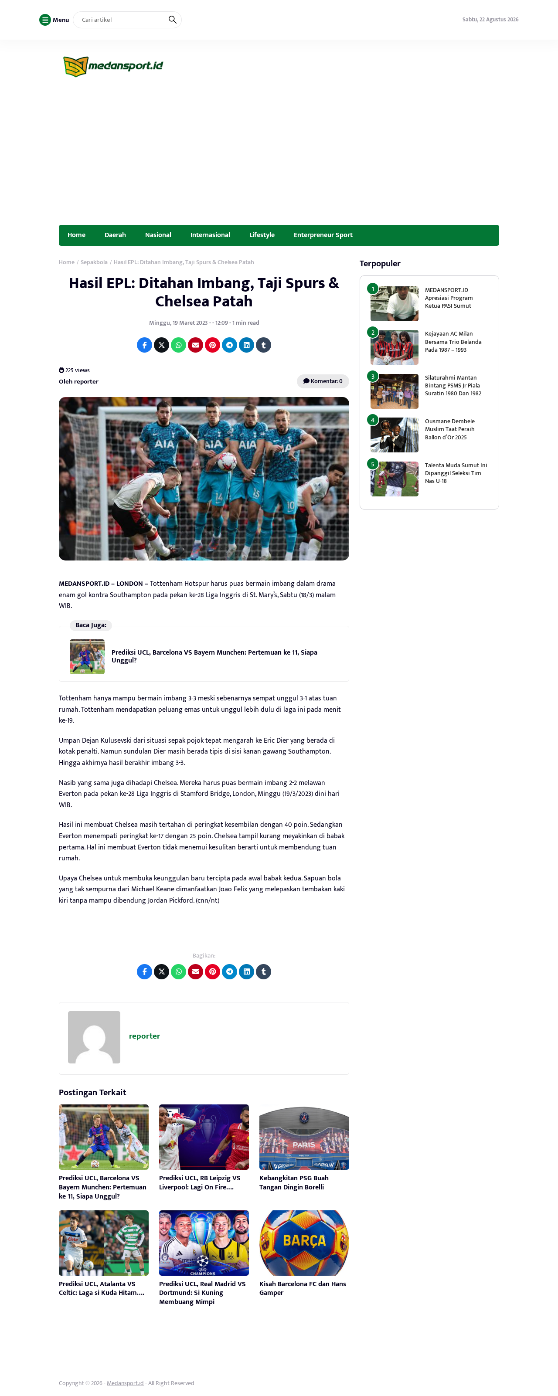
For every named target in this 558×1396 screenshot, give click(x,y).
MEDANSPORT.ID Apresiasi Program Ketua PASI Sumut (449, 298)
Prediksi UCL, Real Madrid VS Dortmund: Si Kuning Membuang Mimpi (202, 1293)
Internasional (210, 235)
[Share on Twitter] (161, 345)
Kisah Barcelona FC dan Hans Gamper (302, 1288)
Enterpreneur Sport (323, 235)
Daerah (115, 235)
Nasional (158, 235)
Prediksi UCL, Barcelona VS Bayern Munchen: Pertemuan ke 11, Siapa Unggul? (214, 656)
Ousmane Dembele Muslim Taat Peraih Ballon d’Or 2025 (450, 429)
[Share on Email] (195, 345)
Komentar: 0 (326, 381)
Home (76, 235)
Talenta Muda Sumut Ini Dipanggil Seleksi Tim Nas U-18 (456, 473)
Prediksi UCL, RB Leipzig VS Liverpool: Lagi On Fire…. (200, 1182)
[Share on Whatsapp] (178, 345)
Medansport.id (125, 1383)
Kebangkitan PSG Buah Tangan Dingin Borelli (294, 1182)
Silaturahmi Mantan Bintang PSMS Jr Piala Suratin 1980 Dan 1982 (453, 385)
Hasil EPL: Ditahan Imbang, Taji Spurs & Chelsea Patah (204, 292)
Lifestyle (262, 235)
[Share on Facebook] (144, 345)
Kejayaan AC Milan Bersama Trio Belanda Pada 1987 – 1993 (453, 341)
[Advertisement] (279, 160)
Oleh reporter (79, 381)
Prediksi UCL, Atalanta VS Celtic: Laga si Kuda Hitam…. (101, 1288)
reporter (144, 1036)
